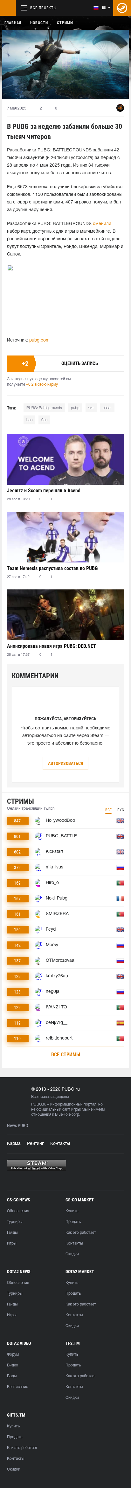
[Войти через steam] (122, 8)
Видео (12, 1365)
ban (29, 420)
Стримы (65, 23)
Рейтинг (35, 1144)
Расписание (17, 1387)
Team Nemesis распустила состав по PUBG (52, 568)
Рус (120, 810)
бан (44, 420)
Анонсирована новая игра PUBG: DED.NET (51, 646)
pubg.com (39, 340)
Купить (72, 1211)
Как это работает (81, 1232)
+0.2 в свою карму (42, 384)
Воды (12, 1376)
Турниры (14, 1222)
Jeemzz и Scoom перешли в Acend (43, 491)
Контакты (60, 1144)
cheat (107, 408)
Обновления (18, 1211)
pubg (75, 408)
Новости (39, 23)
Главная (12, 23)
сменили (102, 224)
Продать (73, 1222)
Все (108, 810)
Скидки (72, 1254)
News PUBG (17, 1126)
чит (91, 408)
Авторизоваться (65, 763)
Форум (13, 1354)
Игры (11, 1243)
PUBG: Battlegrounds (44, 408)
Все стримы (65, 1055)
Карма (14, 1144)
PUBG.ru (38, 1104)
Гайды (12, 1232)
